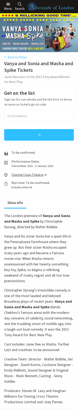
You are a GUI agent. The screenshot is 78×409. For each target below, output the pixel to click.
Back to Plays (17, 57)
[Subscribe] (39, 135)
